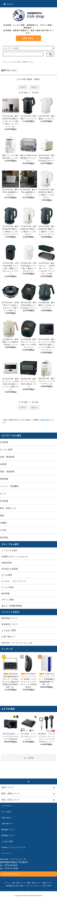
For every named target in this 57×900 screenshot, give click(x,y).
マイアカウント (7, 806)
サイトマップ (6, 853)
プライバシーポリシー (33, 886)
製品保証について (9, 618)
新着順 (36, 79)
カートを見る (6, 812)
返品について (47, 883)
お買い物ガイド (8, 636)
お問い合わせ (28, 38)
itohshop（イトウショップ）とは (16, 643)
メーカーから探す (15, 62)
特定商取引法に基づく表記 (14, 886)
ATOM (49, 886)
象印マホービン (28, 62)
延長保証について (9, 624)
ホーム (5, 62)
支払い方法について (18, 883)
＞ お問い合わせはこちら (10, 874)
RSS (44, 886)
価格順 (29, 79)
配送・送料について (33, 883)
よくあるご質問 (8, 630)
